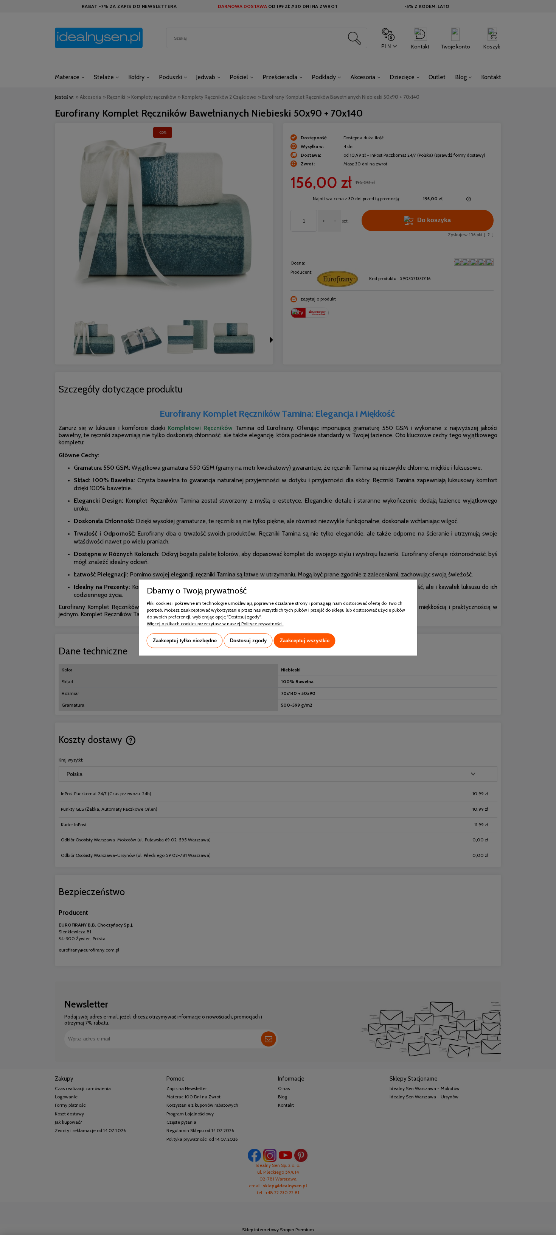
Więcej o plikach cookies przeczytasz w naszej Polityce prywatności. (215, 623)
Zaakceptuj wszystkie (304, 640)
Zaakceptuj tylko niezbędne (185, 640)
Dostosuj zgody (248, 640)
